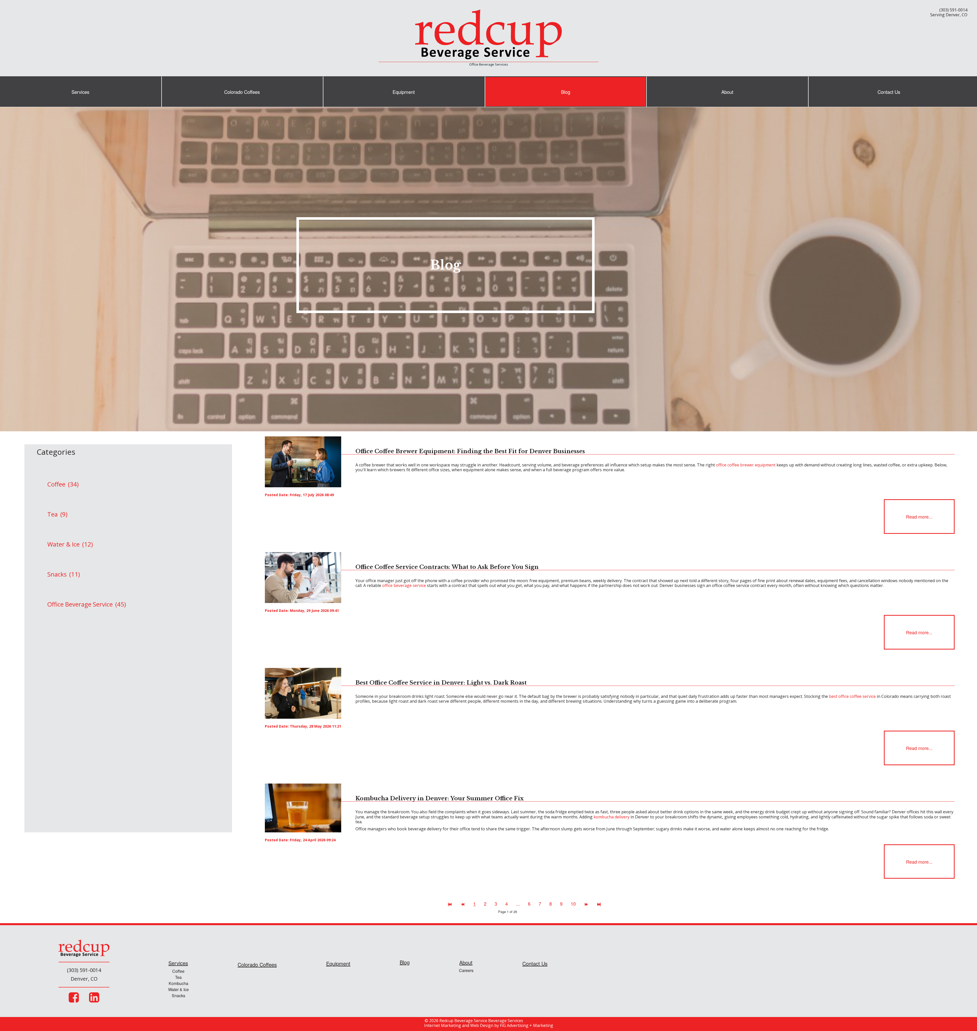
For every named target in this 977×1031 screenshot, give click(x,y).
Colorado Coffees (242, 92)
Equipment (404, 92)
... (518, 903)
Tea (178, 977)
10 (573, 903)
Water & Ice (178, 990)
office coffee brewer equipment (745, 465)
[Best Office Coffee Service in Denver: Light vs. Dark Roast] (303, 692)
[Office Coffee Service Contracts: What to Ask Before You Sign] (303, 577)
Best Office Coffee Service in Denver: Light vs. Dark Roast (441, 682)
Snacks (178, 996)
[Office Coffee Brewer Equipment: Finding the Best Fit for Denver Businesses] (303, 461)
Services (80, 92)
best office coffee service (852, 696)
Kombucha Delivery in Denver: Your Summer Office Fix (439, 798)
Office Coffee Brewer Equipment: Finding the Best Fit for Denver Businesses (470, 451)
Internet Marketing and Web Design (458, 1025)
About (727, 92)
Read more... (919, 516)
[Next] (586, 903)
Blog (565, 92)
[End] (599, 903)
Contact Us (889, 92)
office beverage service (404, 585)
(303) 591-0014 (953, 10)
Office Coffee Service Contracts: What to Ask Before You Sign (447, 567)
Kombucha (178, 983)
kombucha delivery (611, 817)
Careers (466, 970)
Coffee (178, 971)
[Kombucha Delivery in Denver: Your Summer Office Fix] (303, 807)
